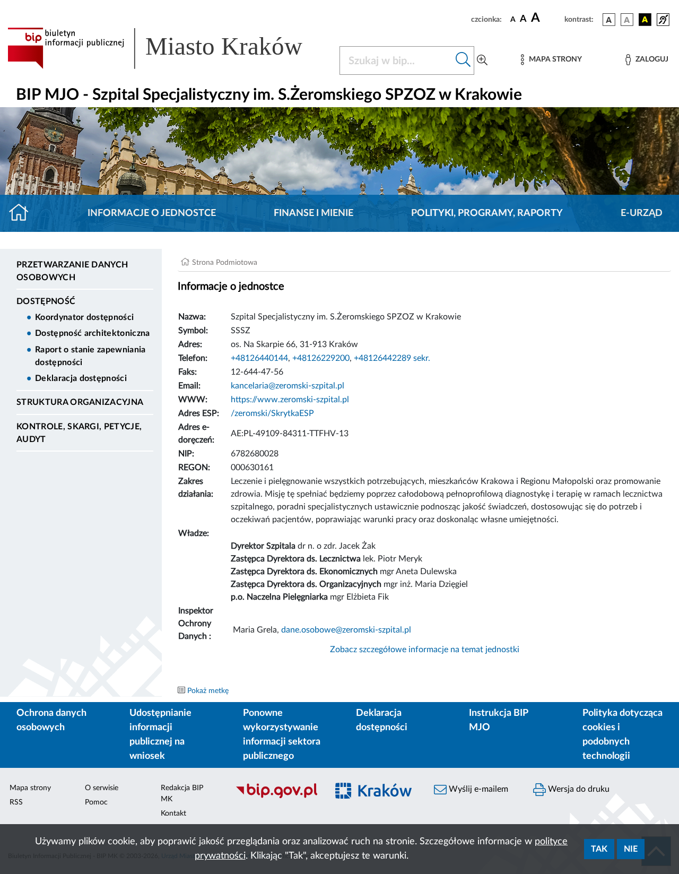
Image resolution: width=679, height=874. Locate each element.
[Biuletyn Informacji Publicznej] (276, 797)
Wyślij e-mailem (477, 789)
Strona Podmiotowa (224, 262)
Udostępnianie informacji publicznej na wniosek (160, 734)
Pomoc (96, 802)
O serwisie (101, 788)
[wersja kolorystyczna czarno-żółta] (645, 20)
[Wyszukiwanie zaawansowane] (482, 60)
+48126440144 (259, 358)
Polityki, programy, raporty (487, 213)
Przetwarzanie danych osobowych (72, 271)
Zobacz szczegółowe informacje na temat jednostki (424, 649)
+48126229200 (321, 358)
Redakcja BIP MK (182, 793)
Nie (631, 849)
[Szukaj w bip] (463, 60)
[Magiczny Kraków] (374, 797)
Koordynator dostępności (84, 317)
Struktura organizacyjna (79, 402)
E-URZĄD (642, 213)
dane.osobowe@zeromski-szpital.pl (346, 630)
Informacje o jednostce (152, 213)
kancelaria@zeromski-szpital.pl (287, 386)
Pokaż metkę (208, 691)
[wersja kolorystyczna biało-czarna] (627, 20)
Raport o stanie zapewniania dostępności (90, 356)
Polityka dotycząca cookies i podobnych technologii (622, 734)
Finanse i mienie (313, 213)
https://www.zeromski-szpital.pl (290, 399)
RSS (16, 802)
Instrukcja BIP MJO (498, 720)
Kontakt (173, 813)
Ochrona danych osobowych (51, 720)
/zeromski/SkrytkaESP (272, 413)
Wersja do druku (578, 789)
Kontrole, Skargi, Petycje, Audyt (79, 433)
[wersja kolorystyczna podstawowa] (609, 20)
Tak (599, 849)
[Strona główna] (23, 213)
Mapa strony (30, 788)
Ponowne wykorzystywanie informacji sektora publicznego (281, 734)
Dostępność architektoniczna (92, 333)
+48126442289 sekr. (392, 358)
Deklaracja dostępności (81, 378)
